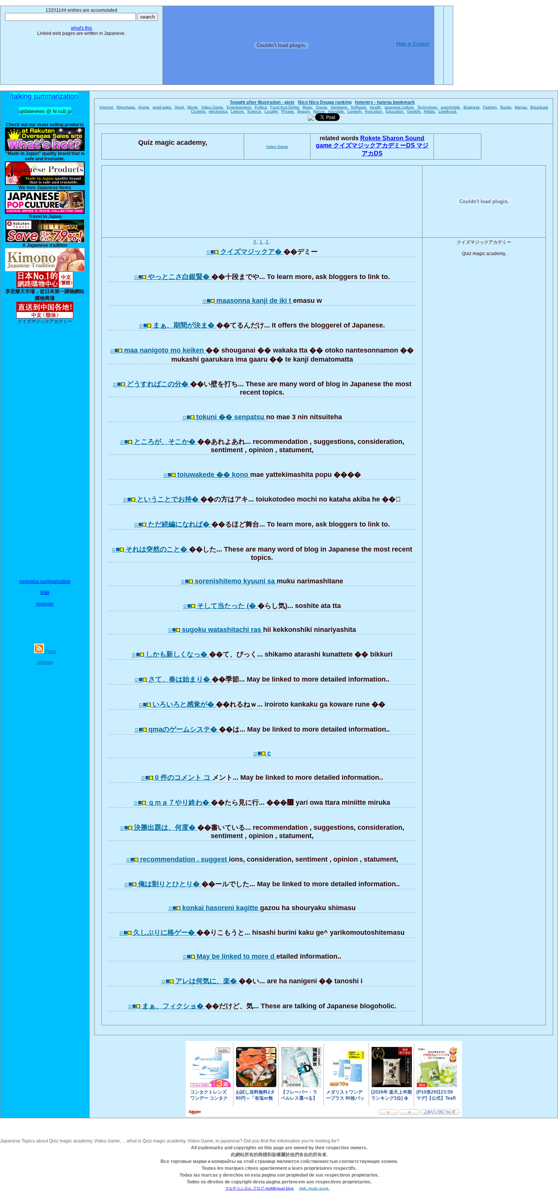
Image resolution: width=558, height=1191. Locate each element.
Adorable (336, 111)
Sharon (393, 138)
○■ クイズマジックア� (245, 251)
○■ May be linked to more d (229, 956)
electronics (219, 111)
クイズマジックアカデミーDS (374, 145)
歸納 (44, 592)
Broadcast (539, 107)
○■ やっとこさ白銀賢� (172, 277)
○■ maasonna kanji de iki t (247, 300)
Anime (144, 107)
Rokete (371, 138)
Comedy (355, 111)
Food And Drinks (285, 107)
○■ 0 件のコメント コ (176, 777)
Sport (180, 107)
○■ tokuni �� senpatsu (224, 417)
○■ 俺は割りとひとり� (163, 884)
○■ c (262, 753)
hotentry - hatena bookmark (385, 102)
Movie (193, 107)
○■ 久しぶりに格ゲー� (158, 932)
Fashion (490, 107)
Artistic (430, 111)
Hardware (339, 107)
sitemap (45, 662)
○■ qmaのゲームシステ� (176, 729)
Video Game (212, 107)
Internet (106, 107)
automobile (451, 107)
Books (506, 107)
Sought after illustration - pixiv (262, 102)
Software (359, 107)
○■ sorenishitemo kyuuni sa (229, 581)
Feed (50, 651)
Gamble (414, 111)
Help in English (412, 44)
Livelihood (447, 111)
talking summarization (45, 96)
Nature (319, 111)
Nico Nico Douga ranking (325, 102)
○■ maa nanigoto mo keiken (158, 350)
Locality (272, 111)
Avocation (374, 111)
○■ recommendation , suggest (177, 859)
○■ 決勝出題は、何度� (158, 827)
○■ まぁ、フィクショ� (166, 1006)
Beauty (304, 111)
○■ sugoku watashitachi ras (215, 629)
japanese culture (400, 107)
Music (308, 107)
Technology (427, 107)
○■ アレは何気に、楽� (200, 981)
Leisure (238, 111)
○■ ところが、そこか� (158, 441)
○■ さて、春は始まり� (173, 679)
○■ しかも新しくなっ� (170, 654)
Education (395, 111)
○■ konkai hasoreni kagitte (214, 908)
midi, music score (314, 1188)
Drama (322, 107)
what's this (81, 28)
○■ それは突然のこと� (150, 549)
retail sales (162, 107)
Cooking (198, 111)
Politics (261, 107)
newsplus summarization (45, 581)
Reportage (126, 107)
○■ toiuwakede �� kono (206, 474)
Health (376, 107)
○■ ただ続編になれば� (172, 524)
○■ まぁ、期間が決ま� (177, 325)
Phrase (288, 111)
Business (472, 107)
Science (254, 111)
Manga (521, 107)
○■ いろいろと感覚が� (177, 704)
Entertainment (239, 107)
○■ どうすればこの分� (151, 384)
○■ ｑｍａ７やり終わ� (172, 802)
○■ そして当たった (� (220, 606)
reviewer (45, 603)
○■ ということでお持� (161, 499)
